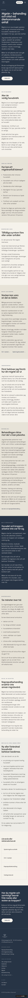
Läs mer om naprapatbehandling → (11, 508)
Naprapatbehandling (7, 949)
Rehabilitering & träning (8, 954)
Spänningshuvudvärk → (19, 352)
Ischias (3, 968)
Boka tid (19, 2)
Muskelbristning (6, 972)
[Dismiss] (26, 996)
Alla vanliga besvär (6, 961)
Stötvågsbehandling (7, 952)
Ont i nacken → (6, 352)
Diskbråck (4, 964)
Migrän (3, 970)
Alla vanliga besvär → (7, 975)
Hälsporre (4, 966)
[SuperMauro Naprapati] (4, 2)
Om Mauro (4, 982)
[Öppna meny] (25, 2)
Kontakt (4, 984)
